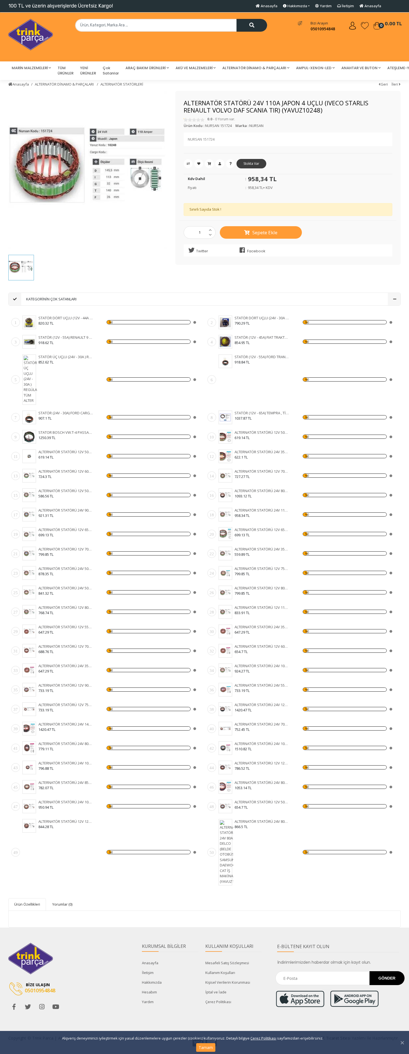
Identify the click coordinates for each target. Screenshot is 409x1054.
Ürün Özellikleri (27, 904)
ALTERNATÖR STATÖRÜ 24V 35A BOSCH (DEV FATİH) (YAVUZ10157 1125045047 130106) (65, 665)
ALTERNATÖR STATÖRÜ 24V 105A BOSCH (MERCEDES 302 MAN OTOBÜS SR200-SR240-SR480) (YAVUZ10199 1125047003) (262, 743)
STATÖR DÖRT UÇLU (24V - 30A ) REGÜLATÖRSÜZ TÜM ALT (262, 317)
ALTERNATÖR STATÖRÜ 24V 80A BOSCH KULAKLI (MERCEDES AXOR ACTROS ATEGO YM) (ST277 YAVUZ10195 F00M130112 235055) (262, 782)
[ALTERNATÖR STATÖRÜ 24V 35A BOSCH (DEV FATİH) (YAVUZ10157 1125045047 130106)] (29, 670)
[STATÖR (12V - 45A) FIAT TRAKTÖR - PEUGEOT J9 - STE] (225, 341)
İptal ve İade (215, 992)
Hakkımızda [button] (297, 6)
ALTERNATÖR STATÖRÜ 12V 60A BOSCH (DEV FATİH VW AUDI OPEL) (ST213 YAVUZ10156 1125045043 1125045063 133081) (262, 646)
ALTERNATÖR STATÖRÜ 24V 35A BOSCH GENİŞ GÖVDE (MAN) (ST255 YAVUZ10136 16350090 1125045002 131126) (262, 626)
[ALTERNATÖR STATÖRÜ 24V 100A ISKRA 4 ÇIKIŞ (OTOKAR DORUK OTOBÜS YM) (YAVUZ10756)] (225, 670)
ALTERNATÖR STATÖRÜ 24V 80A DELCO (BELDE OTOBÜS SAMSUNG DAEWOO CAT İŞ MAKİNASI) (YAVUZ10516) (262, 821)
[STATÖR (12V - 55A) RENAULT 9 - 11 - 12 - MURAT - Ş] (29, 341)
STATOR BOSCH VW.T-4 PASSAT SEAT (65, 432)
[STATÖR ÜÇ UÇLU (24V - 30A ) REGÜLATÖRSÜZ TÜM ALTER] (30, 379)
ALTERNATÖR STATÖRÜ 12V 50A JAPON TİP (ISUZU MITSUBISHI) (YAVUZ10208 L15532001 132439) (65, 451)
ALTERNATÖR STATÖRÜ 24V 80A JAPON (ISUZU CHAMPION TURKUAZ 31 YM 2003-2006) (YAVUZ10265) (262, 490)
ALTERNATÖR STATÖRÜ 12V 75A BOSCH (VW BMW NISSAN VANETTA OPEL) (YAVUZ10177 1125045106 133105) (65, 704)
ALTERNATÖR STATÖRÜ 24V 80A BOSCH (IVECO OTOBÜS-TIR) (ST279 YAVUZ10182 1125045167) (65, 743)
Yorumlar (62, 904)
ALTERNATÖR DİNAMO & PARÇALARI (65, 84)
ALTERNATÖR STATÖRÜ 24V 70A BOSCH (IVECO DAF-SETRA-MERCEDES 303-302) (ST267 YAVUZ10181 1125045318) (262, 724)
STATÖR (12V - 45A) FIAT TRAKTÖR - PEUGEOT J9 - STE (262, 337)
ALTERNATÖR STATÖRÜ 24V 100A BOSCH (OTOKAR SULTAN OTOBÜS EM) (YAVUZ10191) (65, 763)
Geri (384, 84)
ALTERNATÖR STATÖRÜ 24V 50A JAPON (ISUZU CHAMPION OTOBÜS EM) (65, 568)
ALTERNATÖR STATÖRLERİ (121, 84)
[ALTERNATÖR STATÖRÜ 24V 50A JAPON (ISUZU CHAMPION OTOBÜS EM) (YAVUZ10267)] (29, 592)
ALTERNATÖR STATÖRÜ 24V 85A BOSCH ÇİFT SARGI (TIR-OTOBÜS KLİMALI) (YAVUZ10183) (65, 782)
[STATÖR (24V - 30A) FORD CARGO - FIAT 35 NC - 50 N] (29, 417)
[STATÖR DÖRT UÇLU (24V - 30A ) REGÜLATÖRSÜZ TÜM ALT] (225, 322)
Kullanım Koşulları (220, 972)
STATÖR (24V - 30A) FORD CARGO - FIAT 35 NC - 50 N (65, 412)
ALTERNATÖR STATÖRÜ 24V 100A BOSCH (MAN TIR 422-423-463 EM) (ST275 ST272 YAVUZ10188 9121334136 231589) (65, 801)
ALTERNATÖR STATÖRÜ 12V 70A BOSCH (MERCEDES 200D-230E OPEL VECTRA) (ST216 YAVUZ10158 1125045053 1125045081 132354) (65, 646)
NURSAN (256, 125)
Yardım (325, 6)
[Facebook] (13, 1006)
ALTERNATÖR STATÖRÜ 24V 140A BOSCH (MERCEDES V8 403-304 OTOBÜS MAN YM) (65, 724)
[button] (31, 68)
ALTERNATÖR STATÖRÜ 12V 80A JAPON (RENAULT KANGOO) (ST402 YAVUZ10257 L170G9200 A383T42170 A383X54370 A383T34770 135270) (65, 607)
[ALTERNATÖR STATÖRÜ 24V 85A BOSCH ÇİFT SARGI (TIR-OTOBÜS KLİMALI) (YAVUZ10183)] (29, 787)
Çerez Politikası (263, 1038)
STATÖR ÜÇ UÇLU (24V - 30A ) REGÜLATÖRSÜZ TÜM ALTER (65, 356)
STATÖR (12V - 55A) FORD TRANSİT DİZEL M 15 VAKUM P (262, 356)
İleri (395, 84)
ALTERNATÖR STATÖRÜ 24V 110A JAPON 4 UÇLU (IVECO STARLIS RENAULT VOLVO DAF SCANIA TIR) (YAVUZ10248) (262, 510)
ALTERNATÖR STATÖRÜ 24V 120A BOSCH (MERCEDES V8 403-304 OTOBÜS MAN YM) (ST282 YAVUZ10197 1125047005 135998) (262, 704)
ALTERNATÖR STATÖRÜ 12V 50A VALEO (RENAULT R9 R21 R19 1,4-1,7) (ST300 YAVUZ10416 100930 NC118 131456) (262, 801)
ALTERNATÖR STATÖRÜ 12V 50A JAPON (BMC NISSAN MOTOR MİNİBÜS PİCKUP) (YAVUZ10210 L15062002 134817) (262, 432)
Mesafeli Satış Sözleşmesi (227, 962)
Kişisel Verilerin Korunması (227, 982)
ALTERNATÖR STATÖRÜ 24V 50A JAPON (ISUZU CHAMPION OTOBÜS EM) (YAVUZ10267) (65, 587)
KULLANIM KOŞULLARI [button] (229, 946)
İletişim (347, 6)
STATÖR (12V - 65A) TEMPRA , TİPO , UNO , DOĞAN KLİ (262, 412)
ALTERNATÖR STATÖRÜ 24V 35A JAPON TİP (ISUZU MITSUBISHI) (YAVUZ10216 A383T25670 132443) (262, 451)
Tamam (206, 1047)
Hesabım (149, 992)
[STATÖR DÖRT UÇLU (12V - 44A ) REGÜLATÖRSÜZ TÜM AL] (29, 322)
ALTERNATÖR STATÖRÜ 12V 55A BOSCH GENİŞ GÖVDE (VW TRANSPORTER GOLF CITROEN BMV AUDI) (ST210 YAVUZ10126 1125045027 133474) (65, 626)
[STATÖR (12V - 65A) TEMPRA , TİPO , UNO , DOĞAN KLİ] (225, 417)
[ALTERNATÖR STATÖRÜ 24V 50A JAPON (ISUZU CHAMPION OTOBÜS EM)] (29, 573)
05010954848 (323, 28)
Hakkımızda (152, 982)
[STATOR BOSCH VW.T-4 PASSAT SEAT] (29, 436)
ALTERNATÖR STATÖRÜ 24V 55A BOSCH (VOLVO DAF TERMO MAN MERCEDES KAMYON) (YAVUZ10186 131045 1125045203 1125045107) (262, 685)
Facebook (256, 251)
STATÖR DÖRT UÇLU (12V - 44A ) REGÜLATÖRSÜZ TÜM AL (65, 317)
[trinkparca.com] (30, 37)
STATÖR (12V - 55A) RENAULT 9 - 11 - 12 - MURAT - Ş (65, 337)
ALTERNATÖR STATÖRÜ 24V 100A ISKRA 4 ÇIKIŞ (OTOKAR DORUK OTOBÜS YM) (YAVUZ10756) (262, 665)
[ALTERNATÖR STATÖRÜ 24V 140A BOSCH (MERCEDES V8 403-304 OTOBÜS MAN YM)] (29, 728)
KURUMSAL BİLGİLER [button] (164, 946)
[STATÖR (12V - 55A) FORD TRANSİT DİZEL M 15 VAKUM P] (225, 361)
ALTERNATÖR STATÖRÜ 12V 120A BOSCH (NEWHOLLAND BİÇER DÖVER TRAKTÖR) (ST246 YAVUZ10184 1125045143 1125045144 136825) (262, 763)
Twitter (202, 251)
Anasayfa (268, 6)
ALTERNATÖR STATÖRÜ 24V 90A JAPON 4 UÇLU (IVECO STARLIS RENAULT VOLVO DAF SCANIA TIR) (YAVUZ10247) (65, 510)
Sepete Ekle (264, 232)
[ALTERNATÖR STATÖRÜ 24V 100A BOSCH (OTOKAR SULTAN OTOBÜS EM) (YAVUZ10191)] (29, 767)
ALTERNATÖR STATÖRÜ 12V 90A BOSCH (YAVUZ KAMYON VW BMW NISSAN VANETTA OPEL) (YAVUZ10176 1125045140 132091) (65, 685)
